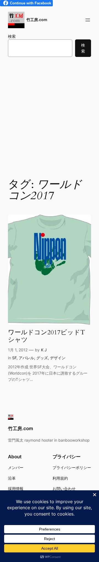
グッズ (42, 357)
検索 (12, 36)
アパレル (26, 357)
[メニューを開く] (87, 20)
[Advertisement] (49, 117)
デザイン (57, 357)
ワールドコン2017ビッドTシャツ (46, 336)
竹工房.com (36, 19)
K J (44, 349)
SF (14, 357)
